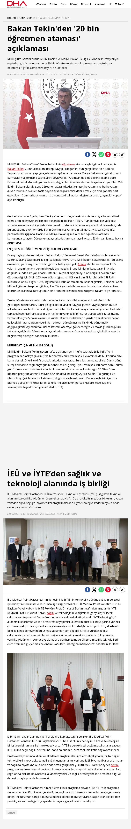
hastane (11, 812)
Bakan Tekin (15, 168)
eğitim (115, 765)
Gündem (41, 4)
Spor (63, 4)
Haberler (11, 18)
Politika (53, 4)
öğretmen (62, 63)
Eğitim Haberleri (27, 18)
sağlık (102, 494)
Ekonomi (86, 4)
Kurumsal (99, 4)
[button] (13, 146)
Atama (82, 264)
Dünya (73, 4)
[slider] (72, 146)
